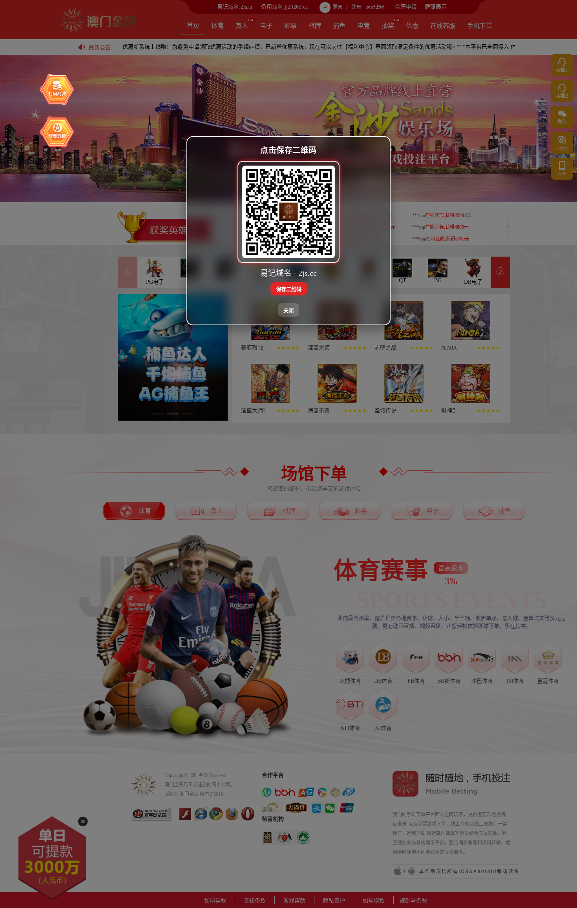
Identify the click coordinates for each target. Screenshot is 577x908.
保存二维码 (288, 289)
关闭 (288, 311)
